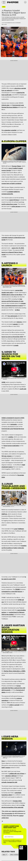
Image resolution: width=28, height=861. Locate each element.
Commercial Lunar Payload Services (13, 429)
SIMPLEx (4, 514)
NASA (10, 287)
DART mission (6, 767)
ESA (6, 757)
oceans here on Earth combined (11, 183)
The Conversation (8, 22)
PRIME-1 (17, 589)
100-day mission (7, 456)
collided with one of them (16, 773)
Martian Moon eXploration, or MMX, (15, 671)
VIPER (3, 382)
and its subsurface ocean (9, 204)
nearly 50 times (14, 200)
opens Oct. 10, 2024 (18, 248)
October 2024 (17, 801)
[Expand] (20, 846)
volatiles (10, 437)
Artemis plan (5, 105)
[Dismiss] (25, 846)
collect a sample (14, 705)
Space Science (14, 854)
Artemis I (19, 322)
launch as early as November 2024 (12, 337)
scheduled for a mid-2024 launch (12, 591)
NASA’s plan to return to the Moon (12, 294)
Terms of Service (12, 841)
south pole (23, 389)
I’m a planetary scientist (9, 130)
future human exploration (11, 445)
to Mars (17, 310)
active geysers (15, 206)
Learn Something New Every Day (11, 826)
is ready (16, 345)
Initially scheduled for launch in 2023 (13, 418)
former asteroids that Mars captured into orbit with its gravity (13, 688)
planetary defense (11, 776)
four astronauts (12, 316)
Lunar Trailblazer (19, 529)
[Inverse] (13, 2)
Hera (3, 761)
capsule (15, 324)
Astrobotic (13, 424)
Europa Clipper (16, 166)
